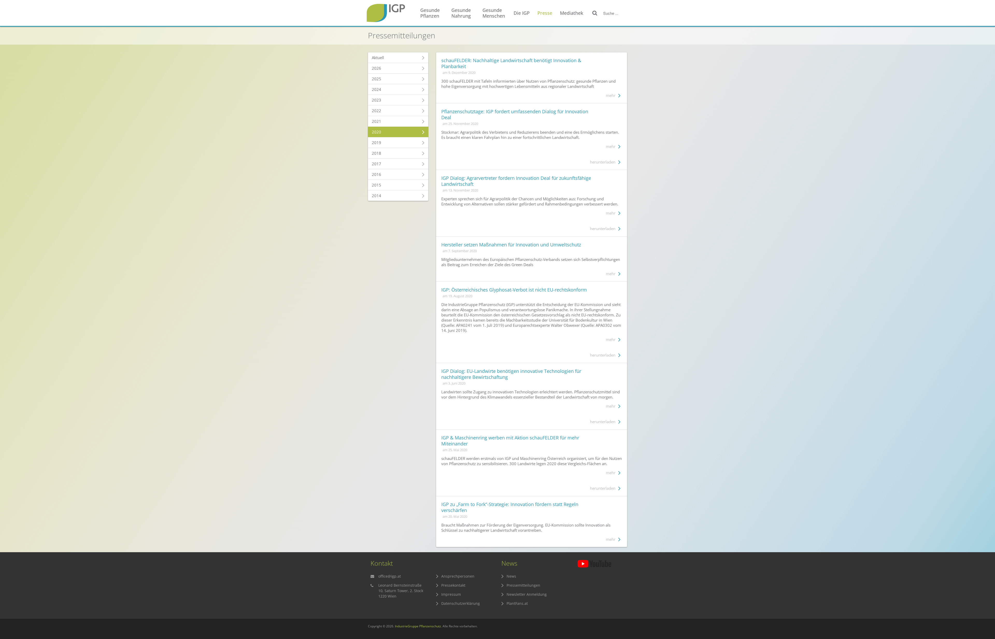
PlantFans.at (517, 603)
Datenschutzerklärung (460, 603)
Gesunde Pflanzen (430, 13)
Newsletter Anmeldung (527, 594)
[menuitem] (433, 13)
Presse (544, 13)
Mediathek (571, 13)
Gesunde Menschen (493, 13)
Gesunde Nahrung (461, 13)
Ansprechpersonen (457, 576)
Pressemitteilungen (523, 585)
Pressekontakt (453, 585)
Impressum (451, 594)
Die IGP (522, 13)
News (511, 576)
